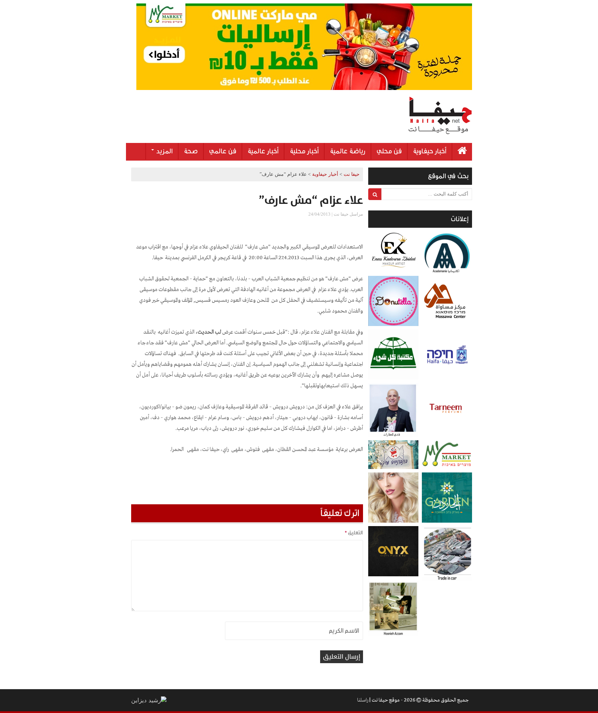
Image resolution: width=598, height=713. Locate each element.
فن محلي (389, 151)
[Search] (375, 194)
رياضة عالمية (347, 151)
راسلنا (362, 700)
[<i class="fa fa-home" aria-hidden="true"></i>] (462, 152)
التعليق (353, 533)
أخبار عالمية (263, 151)
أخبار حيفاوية (429, 151)
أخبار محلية (304, 151)
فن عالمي (222, 151)
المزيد (164, 151)
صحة (191, 151)
